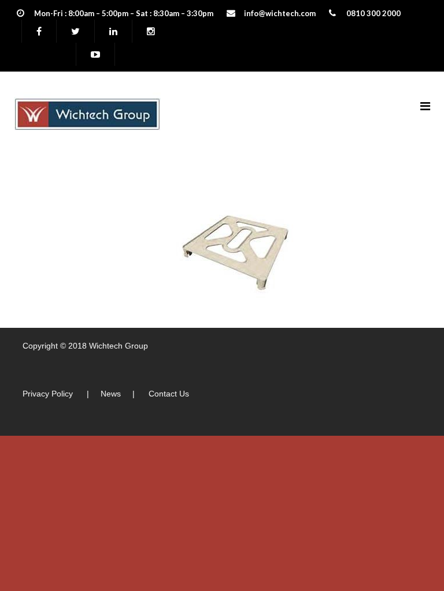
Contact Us (169, 393)
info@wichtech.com (280, 13)
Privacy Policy (48, 393)
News (111, 393)
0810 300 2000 (373, 13)
